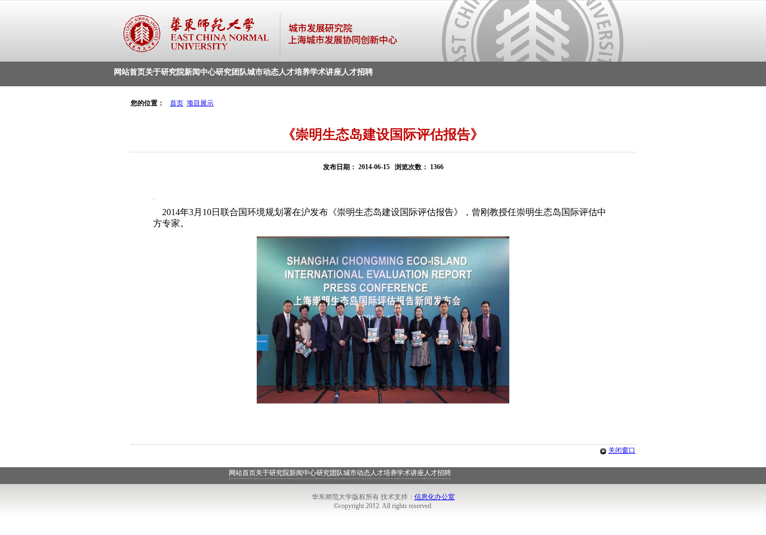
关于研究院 (164, 72)
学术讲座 (326, 72)
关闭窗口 (621, 450)
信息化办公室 (434, 497)
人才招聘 (357, 72)
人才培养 (294, 72)
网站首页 (129, 72)
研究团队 (231, 72)
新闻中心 (200, 72)
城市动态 (263, 72)
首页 (176, 103)
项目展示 (200, 103)
